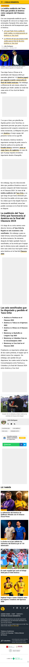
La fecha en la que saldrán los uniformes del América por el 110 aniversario (12, 544)
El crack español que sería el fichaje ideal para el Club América (13, 572)
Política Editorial (19, 633)
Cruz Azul (4, 431)
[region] (14, 665)
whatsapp (8, 444)
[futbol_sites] (6, 641)
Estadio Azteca (6, 148)
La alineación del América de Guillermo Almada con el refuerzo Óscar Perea (12, 515)
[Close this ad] (28, 662)
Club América (16, 428)
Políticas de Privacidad (7, 633)
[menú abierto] (2, 2)
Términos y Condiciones (7, 631)
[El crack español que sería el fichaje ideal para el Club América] (14, 559)
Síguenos (22, 437)
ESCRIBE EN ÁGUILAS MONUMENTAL (11, 616)
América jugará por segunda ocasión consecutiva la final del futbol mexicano (14, 80)
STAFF (13, 614)
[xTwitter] (20, 608)
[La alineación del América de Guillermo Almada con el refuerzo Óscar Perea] (14, 501)
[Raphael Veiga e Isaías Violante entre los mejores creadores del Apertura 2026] (14, 586)
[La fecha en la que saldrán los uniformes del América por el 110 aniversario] (14, 530)
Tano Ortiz (20, 193)
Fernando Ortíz (15, 431)
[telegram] (24, 608)
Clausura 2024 (6, 428)
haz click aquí (15, 626)
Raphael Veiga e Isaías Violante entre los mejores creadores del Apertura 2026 (14, 600)
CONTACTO (19, 614)
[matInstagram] (17, 608)
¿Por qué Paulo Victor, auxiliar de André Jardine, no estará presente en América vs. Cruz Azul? (15, 33)
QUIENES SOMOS (5, 614)
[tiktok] (27, 608)
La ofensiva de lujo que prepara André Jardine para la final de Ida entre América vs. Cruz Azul (16, 41)
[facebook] (14, 608)
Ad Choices (4, 635)
